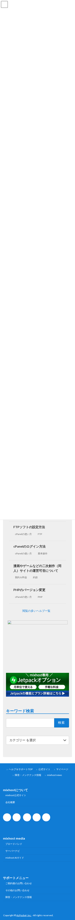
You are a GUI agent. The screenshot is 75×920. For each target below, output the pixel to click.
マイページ (62, 769)
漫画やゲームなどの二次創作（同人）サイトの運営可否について (37, 568)
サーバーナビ (12, 850)
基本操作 (42, 553)
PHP (40, 596)
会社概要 (10, 802)
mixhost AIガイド (14, 857)
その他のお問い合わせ (17, 890)
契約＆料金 (21, 577)
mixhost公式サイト (15, 795)
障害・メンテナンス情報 (28, 775)
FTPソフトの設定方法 (29, 527)
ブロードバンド (13, 843)
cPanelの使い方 (23, 533)
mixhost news (54, 775)
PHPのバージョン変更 (29, 590)
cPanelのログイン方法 (29, 546)
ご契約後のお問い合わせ (18, 883)
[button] (37, 610)
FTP (40, 533)
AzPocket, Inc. (23, 915)
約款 (35, 577)
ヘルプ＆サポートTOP (21, 769)
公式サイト (44, 769)
